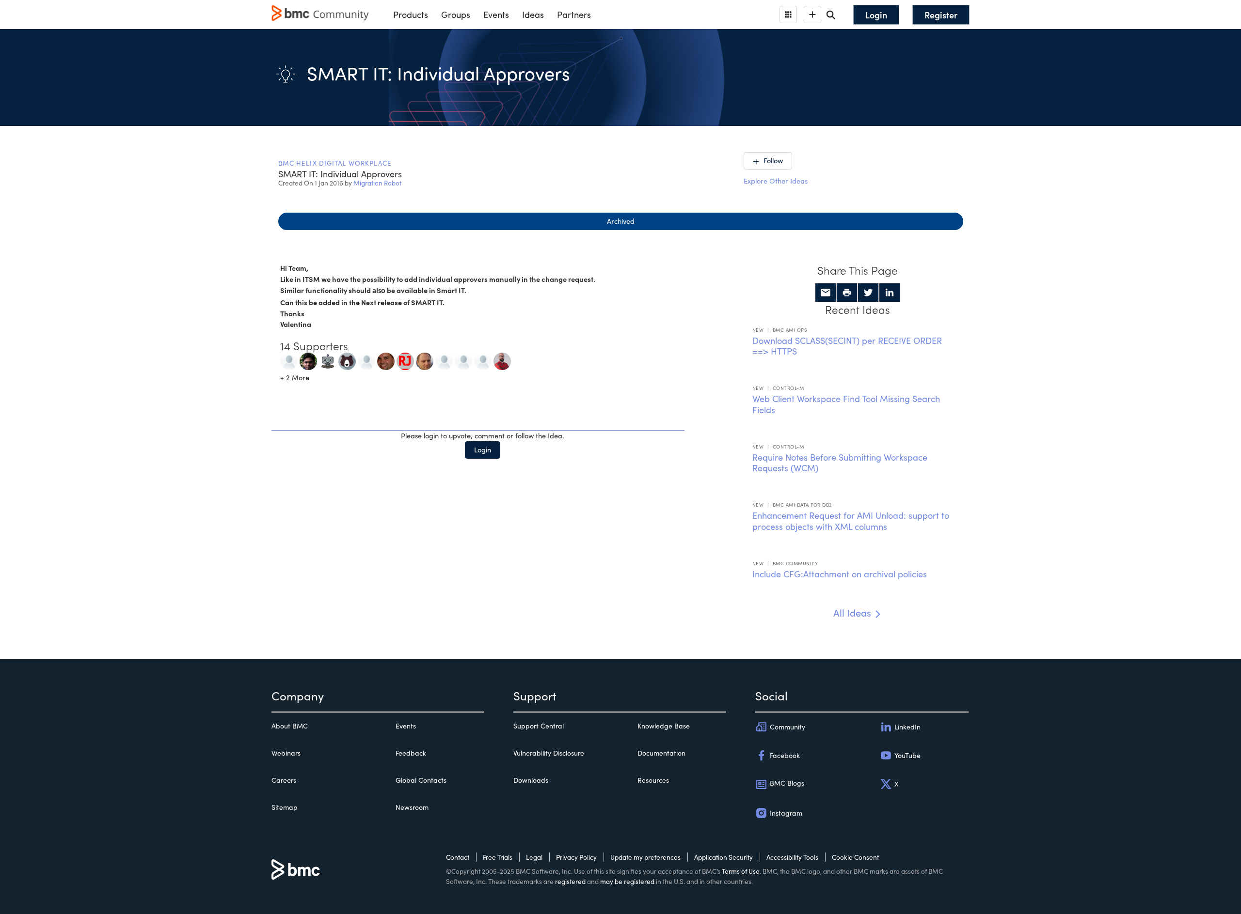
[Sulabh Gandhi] (347, 360)
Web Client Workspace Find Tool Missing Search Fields (846, 404)
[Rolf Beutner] (444, 360)
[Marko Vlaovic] (483, 360)
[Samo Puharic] (424, 360)
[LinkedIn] (889, 292)
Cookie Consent (855, 857)
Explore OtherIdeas (776, 181)
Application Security (723, 857)
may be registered (627, 881)
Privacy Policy (576, 857)
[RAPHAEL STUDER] (463, 360)
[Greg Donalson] (386, 360)
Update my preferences (645, 857)
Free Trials (497, 857)
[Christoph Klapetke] (502, 360)
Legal (534, 857)
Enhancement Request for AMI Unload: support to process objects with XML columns (850, 521)
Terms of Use (741, 871)
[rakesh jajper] (405, 360)
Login (482, 449)
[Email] (825, 292)
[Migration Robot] (327, 360)
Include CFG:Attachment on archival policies (839, 574)
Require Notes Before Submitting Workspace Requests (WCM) (839, 462)
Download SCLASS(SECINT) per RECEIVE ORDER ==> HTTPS (847, 346)
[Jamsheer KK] (308, 360)
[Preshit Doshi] (366, 360)
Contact (457, 857)
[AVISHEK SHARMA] (289, 360)
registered (570, 881)
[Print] (847, 292)
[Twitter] (868, 292)
